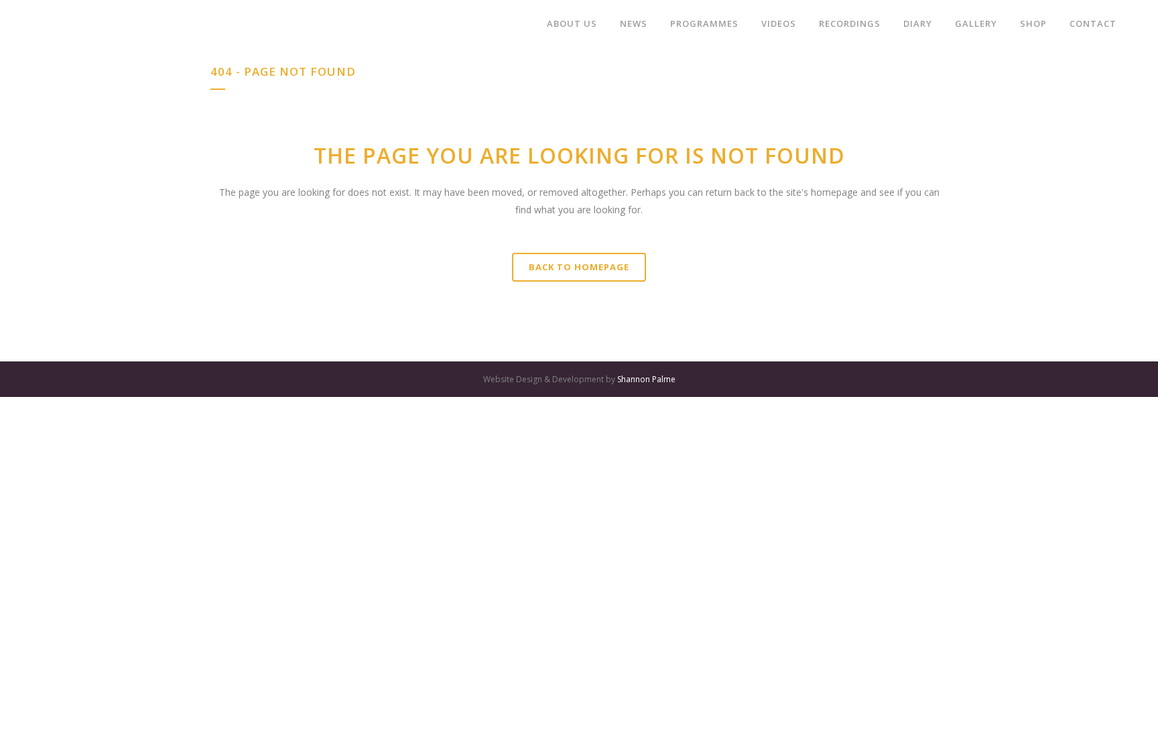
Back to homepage (579, 267)
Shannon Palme (646, 379)
